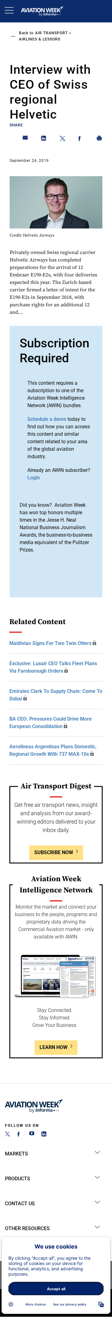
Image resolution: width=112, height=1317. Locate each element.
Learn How (54, 1047)
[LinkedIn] (43, 1135)
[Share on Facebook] (81, 139)
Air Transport (51, 33)
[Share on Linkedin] (44, 139)
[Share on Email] (25, 139)
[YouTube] (31, 1135)
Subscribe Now (53, 852)
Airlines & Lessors (39, 39)
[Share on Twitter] (62, 139)
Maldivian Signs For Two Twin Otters (50, 643)
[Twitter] (7, 1135)
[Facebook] (19, 1135)
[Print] (99, 139)
